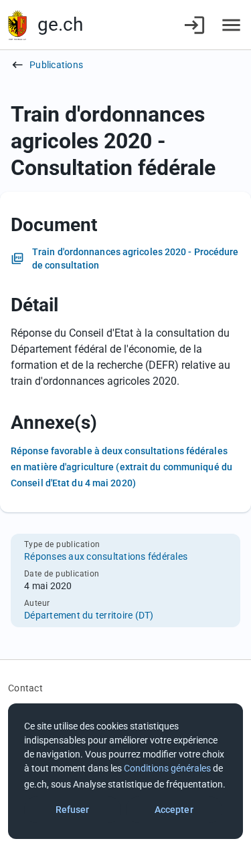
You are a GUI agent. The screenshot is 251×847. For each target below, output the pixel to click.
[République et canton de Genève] (17, 25)
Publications (56, 64)
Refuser (73, 809)
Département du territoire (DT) (89, 615)
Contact (25, 688)
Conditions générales (167, 768)
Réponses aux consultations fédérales (105, 556)
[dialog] (125, 771)
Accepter (174, 809)
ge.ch (60, 24)
